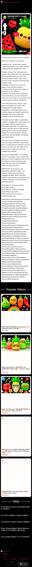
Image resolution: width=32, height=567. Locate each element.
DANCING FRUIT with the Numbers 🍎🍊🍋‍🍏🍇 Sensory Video (15, 492)
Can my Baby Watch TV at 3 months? (15, 537)
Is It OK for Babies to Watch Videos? (15, 515)
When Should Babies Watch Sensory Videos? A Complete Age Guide (15, 529)
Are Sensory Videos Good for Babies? (15, 522)
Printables (13, 559)
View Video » (5, 330)
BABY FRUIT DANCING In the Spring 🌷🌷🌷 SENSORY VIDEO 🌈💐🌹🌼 (16, 327)
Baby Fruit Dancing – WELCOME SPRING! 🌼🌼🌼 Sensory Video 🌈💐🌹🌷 (16, 410)
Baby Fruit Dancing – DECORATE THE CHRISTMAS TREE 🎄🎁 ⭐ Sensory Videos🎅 (16, 368)
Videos (12, 562)
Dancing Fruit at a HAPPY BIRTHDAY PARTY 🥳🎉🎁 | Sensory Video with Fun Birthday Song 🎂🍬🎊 (16, 451)
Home (5, 559)
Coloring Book (24, 559)
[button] (16, 6)
